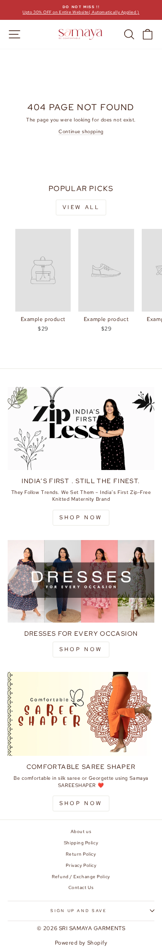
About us (81, 831)
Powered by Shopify (81, 942)
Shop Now (81, 649)
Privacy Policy (81, 865)
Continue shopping (80, 131)
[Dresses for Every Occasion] (81, 581)
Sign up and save (78, 910)
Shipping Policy (81, 843)
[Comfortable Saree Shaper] (81, 714)
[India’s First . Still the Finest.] (81, 428)
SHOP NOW (81, 517)
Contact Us (81, 887)
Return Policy (81, 854)
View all (81, 207)
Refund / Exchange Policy (81, 877)
